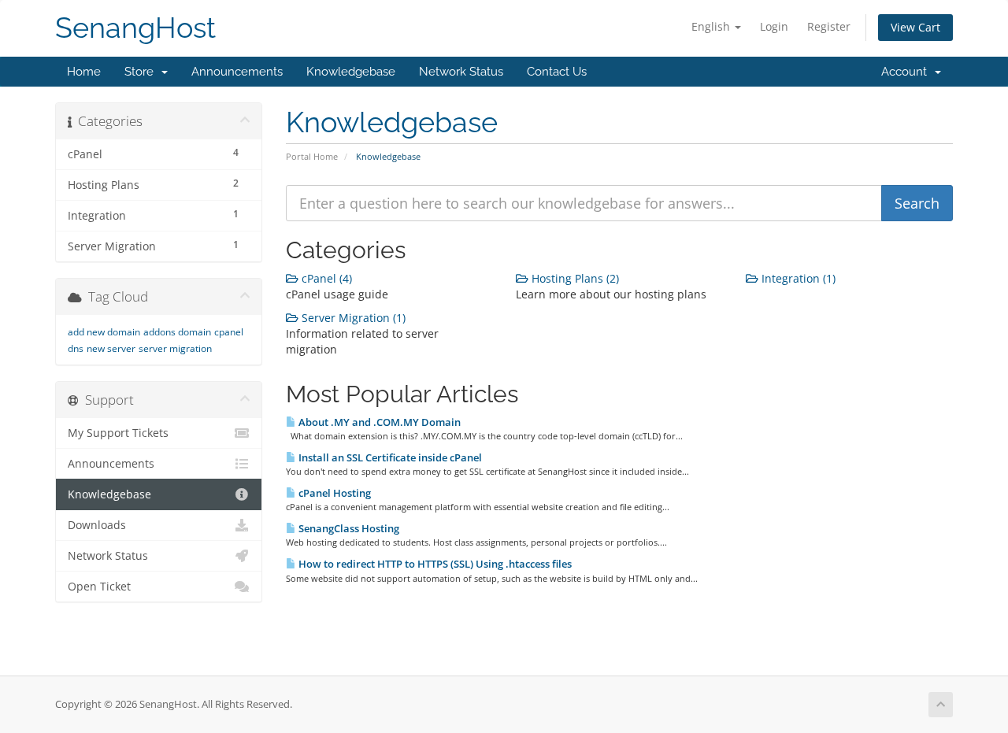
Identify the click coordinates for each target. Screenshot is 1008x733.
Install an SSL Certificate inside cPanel (389, 457)
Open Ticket (99, 586)
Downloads (97, 525)
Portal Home (312, 156)
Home (84, 72)
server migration (175, 348)
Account (907, 72)
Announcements (237, 72)
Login (774, 26)
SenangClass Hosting (347, 528)
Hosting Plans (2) (573, 278)
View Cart (915, 27)
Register (828, 26)
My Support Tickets (118, 433)
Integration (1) (797, 278)
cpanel (228, 332)
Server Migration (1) (352, 317)
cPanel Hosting (333, 493)
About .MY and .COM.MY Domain (378, 422)
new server (111, 348)
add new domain (104, 332)
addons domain (177, 332)
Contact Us (557, 72)
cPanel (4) (325, 278)
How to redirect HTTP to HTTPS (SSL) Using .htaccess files (434, 564)
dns (75, 348)
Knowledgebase (350, 72)
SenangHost (135, 28)
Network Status (461, 72)
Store (142, 72)
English (712, 26)
